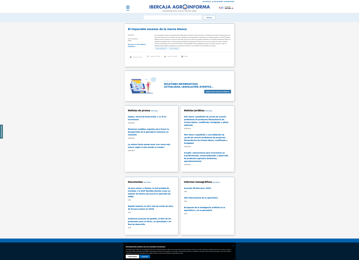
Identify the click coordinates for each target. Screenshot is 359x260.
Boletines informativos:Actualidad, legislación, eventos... (188, 85)
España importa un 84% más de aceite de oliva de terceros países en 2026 (150, 207)
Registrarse (230, 1)
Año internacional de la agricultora (201, 197)
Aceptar (145, 256)
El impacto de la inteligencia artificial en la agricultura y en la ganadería (204, 208)
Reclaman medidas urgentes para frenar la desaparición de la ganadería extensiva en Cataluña (148, 132)
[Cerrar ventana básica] (233, 245)
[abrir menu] (128, 7)
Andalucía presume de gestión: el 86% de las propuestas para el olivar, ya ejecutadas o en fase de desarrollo (149, 221)
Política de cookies (179, 253)
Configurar (132, 256)
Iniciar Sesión (218, 1)
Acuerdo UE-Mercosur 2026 (197, 188)
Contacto (207, 1)
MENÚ (127, 10)
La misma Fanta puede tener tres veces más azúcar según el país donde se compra (149, 145)
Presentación (1, 131)
